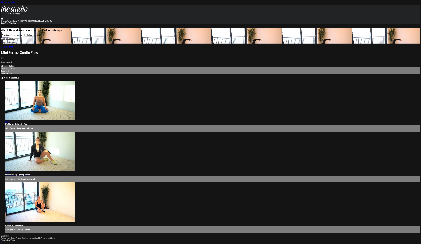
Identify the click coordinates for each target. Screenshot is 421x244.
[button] (2, 19)
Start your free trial (8, 39)
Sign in (49, 21)
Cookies (25, 238)
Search (15, 21)
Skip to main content (8, 2)
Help (9, 238)
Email (12, 66)
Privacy (19, 238)
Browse (4, 21)
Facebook (5, 66)
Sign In (14, 23)
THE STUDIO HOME (26, 21)
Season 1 (15, 77)
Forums (10, 21)
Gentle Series (7, 47)
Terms (13, 238)
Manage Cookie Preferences (39, 238)
